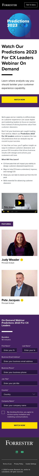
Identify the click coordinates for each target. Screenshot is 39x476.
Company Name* (8, 401)
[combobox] (19, 405)
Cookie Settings (31, 464)
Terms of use (7, 464)
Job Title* (5, 379)
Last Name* (26, 346)
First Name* (6, 346)
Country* (5, 390)
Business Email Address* (11, 357)
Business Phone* (8, 368)
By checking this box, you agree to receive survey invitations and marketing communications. (20, 414)
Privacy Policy (18, 464)
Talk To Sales (31, 5)
